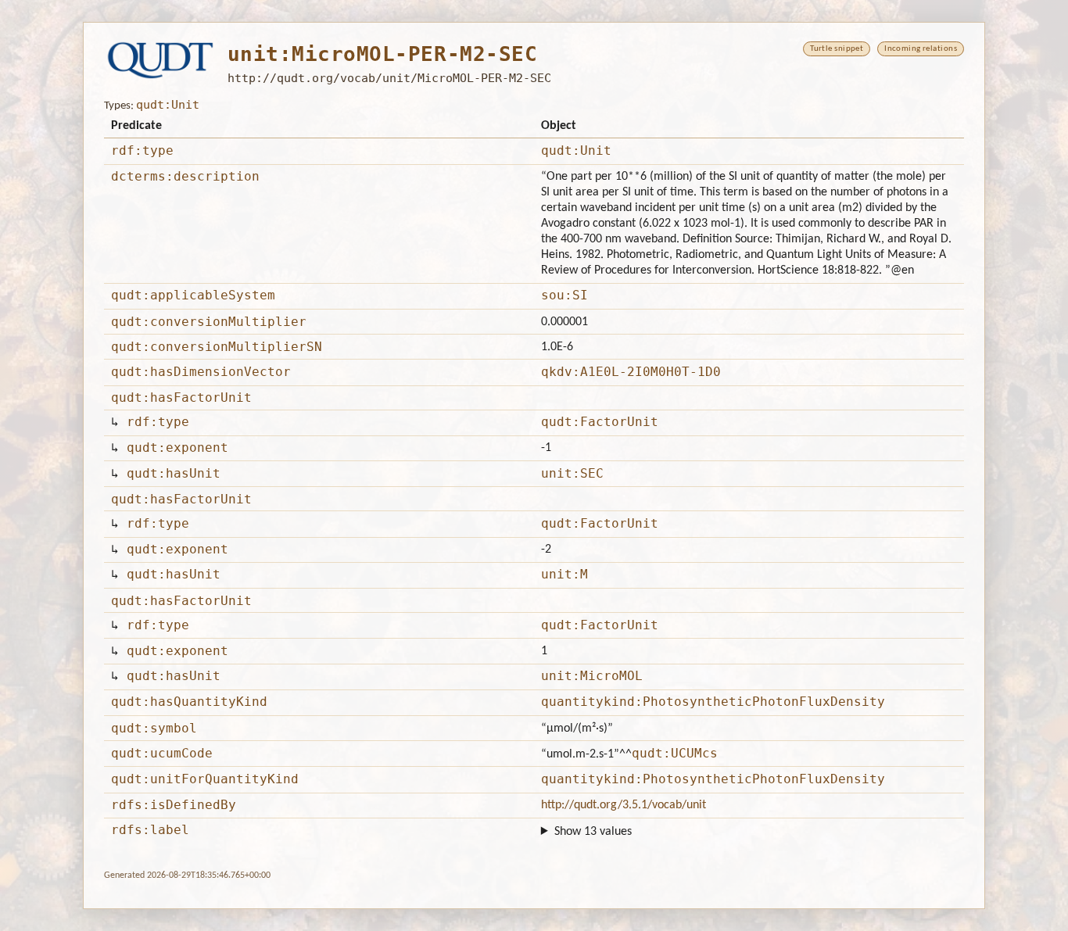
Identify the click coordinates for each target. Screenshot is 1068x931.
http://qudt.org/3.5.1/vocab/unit (623, 805)
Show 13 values (593, 831)
